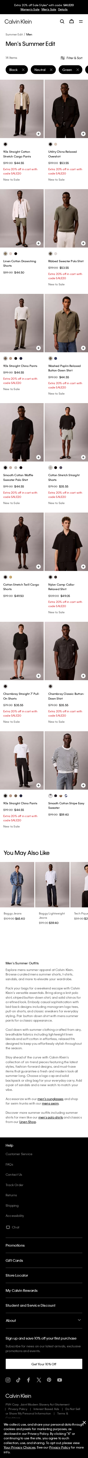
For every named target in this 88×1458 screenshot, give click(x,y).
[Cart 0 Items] (71, 21)
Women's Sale (29, 9)
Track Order (14, 1185)
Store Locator (17, 1275)
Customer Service (19, 1154)
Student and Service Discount (31, 1305)
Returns (11, 1195)
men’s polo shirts (50, 1117)
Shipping (12, 1205)
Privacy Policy (17, 1409)
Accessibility (15, 1216)
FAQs (9, 1164)
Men (29, 34)
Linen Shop (27, 1122)
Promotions (15, 1245)
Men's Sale (49, 9)
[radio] (5, 144)
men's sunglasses (50, 1099)
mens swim (50, 1103)
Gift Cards (14, 1260)
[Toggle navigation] (81, 21)
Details (63, 9)
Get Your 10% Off (43, 1364)
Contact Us (14, 1174)
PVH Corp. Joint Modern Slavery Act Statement (37, 1404)
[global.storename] (18, 21)
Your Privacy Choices (19, 1447)
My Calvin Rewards (22, 1290)
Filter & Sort (74, 58)
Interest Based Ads (46, 1409)
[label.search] (62, 21)
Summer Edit (14, 34)
